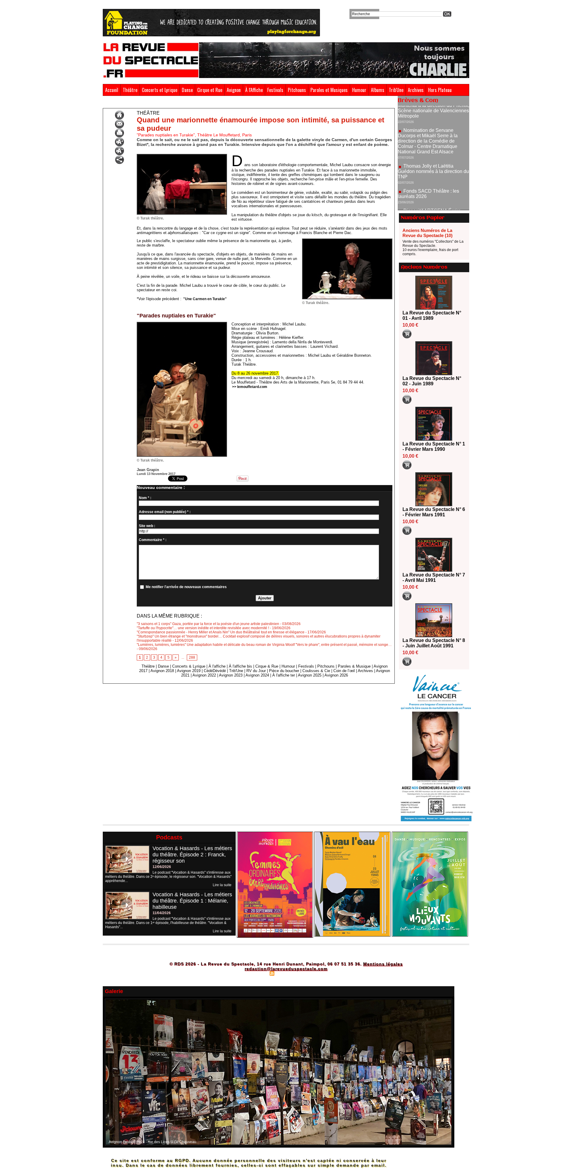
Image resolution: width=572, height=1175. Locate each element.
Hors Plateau (440, 89)
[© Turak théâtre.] (182, 156)
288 (192, 657)
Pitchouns (297, 89)
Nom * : (145, 498)
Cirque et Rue (209, 89)
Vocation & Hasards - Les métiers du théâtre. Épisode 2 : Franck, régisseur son (192, 854)
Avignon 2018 (162, 670)
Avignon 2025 (309, 675)
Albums (377, 89)
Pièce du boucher (284, 670)
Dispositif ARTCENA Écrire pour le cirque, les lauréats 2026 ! (433, 182)
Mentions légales (383, 963)
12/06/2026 (162, 867)
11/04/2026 (162, 913)
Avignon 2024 (257, 675)
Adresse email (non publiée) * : (165, 512)
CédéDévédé (215, 670)
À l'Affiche (254, 89)
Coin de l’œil (344, 670)
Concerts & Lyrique (188, 666)
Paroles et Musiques (329, 89)
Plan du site (257, 973)
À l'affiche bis (240, 666)
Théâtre (130, 89)
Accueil (111, 89)
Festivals (275, 89)
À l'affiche (217, 666)
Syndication (285, 973)
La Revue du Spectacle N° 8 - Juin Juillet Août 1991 (433, 643)
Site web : (147, 526)
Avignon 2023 (231, 675)
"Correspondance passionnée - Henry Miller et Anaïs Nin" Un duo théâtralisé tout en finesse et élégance (220, 632)
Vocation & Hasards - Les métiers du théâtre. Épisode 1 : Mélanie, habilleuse (192, 901)
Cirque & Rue (266, 666)
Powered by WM (311, 973)
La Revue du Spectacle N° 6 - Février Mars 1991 (433, 512)
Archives (416, 89)
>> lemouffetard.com (249, 387)
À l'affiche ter (283, 675)
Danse (187, 89)
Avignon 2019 (188, 670)
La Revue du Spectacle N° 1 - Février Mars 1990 (433, 446)
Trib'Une (396, 89)
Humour (359, 89)
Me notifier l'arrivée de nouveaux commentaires (186, 587)
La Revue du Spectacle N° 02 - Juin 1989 (431, 381)
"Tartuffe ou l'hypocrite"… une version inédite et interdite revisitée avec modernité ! (203, 628)
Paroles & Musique (354, 666)
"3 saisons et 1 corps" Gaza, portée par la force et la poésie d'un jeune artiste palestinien (208, 624)
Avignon (234, 89)
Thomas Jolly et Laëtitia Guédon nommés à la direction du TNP (433, 140)
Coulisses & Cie (316, 670)
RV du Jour (256, 670)
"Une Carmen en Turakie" (205, 299)
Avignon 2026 (336, 675)
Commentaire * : (153, 540)
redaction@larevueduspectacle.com (286, 968)
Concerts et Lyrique (159, 89)
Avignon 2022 (204, 675)
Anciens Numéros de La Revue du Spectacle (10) (427, 233)
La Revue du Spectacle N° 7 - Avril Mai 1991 (433, 577)
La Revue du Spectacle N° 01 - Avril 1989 (431, 315)
